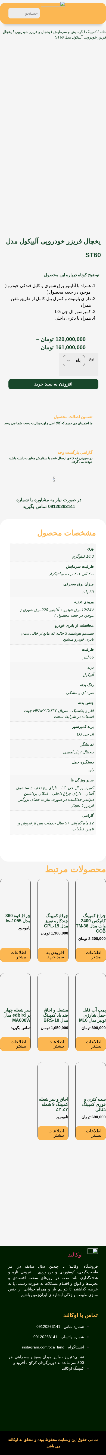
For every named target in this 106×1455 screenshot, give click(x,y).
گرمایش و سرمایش (68, 32)
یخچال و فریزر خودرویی (32, 32)
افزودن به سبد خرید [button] (55, 954)
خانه (103, 32)
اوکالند (75, 1255)
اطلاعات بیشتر (93, 954)
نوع (91, 359)
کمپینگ (91, 32)
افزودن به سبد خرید (53, 384)
